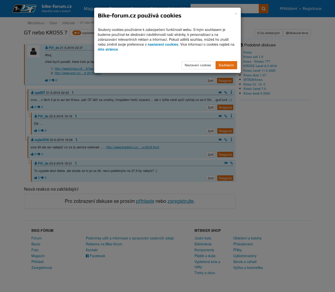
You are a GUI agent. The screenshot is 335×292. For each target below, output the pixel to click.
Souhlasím (226, 65)
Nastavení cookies (198, 65)
